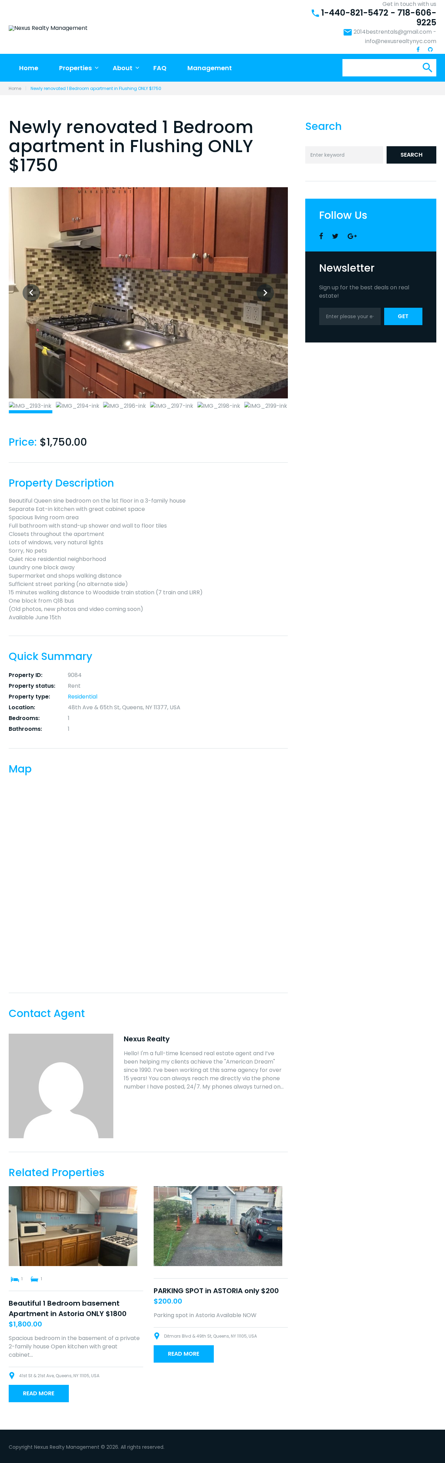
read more (38, 1393)
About (122, 68)
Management (209, 68)
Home (28, 68)
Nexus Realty (147, 1039)
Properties (75, 68)
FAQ (160, 68)
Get (403, 316)
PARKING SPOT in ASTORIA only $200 (216, 1291)
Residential (82, 697)
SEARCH (411, 155)
